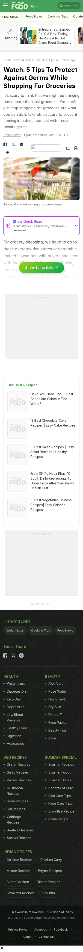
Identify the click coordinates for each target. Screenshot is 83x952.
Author (27, 936)
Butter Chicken (18, 882)
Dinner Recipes (18, 764)
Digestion (14, 736)
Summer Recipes (61, 764)
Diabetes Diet (17, 691)
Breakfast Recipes (21, 893)
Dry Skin (54, 707)
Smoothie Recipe (61, 811)
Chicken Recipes (20, 860)
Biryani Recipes (50, 871)
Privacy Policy (17, 929)
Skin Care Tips (59, 796)
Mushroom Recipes (15, 790)
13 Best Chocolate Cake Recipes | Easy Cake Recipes (52, 422)
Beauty (52, 676)
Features (10, 16)
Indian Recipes (17, 851)
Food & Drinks (23, 60)
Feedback (61, 929)
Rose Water (57, 691)
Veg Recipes (15, 757)
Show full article (39, 267)
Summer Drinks (59, 780)
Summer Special (61, 757)
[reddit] (7, 152)
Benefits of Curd (60, 788)
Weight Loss (15, 630)
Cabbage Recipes (14, 819)
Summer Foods (59, 772)
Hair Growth (57, 699)
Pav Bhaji (49, 893)
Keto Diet (14, 699)
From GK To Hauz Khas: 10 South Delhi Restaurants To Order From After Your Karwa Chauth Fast (52, 481)
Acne (52, 738)
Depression (15, 707)
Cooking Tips (40, 630)
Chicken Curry (51, 860)
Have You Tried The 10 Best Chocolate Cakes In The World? (51, 399)
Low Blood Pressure (15, 717)
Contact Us (46, 936)
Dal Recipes (16, 809)
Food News (34, 16)
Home (7, 60)
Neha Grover (12, 135)
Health (10, 676)
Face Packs (57, 722)
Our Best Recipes (22, 385)
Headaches (15, 743)
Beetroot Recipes (20, 830)
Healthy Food (17, 728)
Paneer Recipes (19, 780)
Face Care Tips (60, 803)
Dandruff (55, 715)
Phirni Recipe (58, 819)
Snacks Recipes (19, 838)
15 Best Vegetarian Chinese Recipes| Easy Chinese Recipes (51, 505)
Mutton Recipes (18, 871)
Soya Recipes (17, 801)
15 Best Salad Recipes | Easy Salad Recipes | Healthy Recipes (52, 452)
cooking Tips (58, 16)
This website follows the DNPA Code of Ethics (41, 912)
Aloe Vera (55, 683)
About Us (40, 929)
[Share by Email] (67, 148)
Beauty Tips (57, 730)
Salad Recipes (18, 772)
